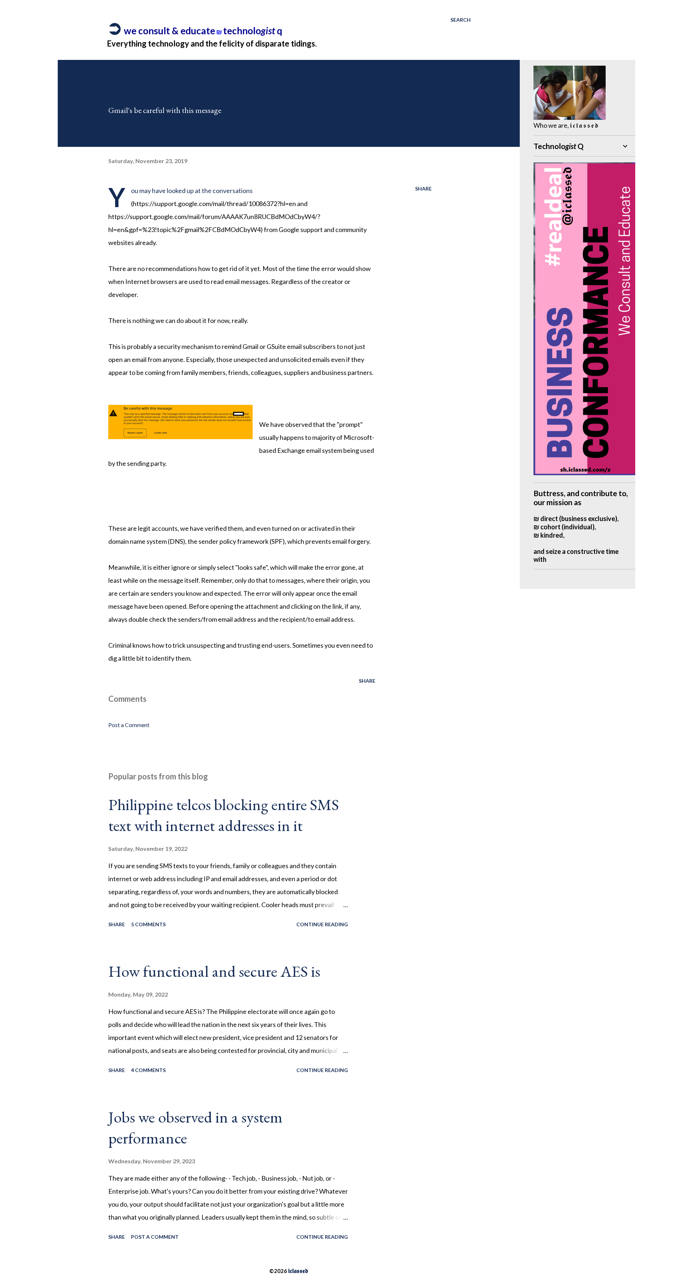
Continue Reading (322, 924)
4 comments (148, 1070)
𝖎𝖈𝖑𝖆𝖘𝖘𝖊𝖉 (298, 1270)
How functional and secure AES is (214, 971)
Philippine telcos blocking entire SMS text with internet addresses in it (223, 815)
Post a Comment (128, 724)
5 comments (148, 924)
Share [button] (423, 188)
